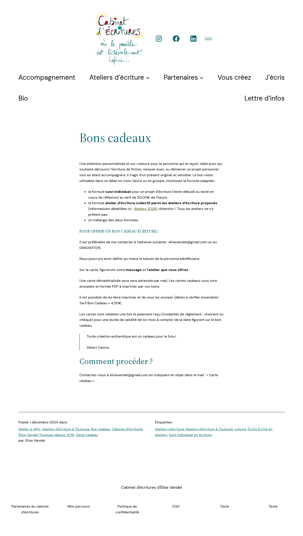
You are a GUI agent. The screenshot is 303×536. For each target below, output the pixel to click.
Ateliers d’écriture (169, 429)
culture (240, 429)
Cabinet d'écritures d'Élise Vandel (151, 487)
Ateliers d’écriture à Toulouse (65, 429)
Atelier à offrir (29, 429)
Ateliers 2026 (145, 208)
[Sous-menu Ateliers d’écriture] (148, 77)
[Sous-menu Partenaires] (202, 77)
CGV (208, 38)
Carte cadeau (87, 435)
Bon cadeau (100, 429)
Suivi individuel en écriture (190, 435)
